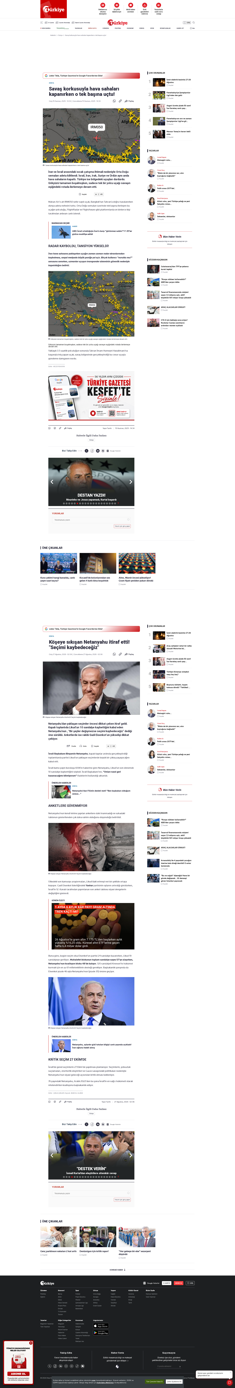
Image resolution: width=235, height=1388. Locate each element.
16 (104, 503)
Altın (60, 1297)
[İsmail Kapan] (152, 160)
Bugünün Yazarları (46, 1324)
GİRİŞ (188, 22)
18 (109, 503)
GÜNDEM (106, 28)
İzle (193, 28)
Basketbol (79, 1309)
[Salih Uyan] (152, 216)
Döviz (60, 1300)
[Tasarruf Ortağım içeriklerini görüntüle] (62, 28)
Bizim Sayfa (150, 1290)
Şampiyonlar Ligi (82, 1303)
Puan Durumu (80, 1297)
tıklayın (169, 244)
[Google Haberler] (113, 451)
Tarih (130, 1303)
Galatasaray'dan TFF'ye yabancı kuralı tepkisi (175, 267)
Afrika (95, 1303)
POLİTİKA (118, 28)
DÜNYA (141, 28)
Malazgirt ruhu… (164, 160)
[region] (118, 1382)
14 (99, 503)
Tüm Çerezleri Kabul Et (154, 1381)
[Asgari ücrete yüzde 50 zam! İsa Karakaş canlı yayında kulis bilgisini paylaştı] (160, 108)
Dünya (51, 83)
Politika (43, 1294)
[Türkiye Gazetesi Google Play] (101, 1333)
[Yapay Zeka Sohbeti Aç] (230, 1383)
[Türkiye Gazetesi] (117, 25)
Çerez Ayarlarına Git (174, 1381)
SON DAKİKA (46, 28)
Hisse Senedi (62, 1303)
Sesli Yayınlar (150, 1297)
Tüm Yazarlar (45, 1327)
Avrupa (95, 1297)
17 (107, 503)
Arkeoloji (131, 1297)
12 (93, 503)
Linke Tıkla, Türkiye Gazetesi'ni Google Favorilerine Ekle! (76, 75)
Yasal (77, 1338)
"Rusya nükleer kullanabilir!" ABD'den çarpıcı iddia (173, 280)
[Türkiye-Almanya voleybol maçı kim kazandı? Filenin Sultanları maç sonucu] (160, 674)
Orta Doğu (97, 1294)
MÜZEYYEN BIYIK (59, 366)
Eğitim (42, 1297)
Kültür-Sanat (133, 1290)
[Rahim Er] (152, 188)
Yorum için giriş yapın (122, 526)
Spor (77, 1290)
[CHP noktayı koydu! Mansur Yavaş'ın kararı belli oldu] (160, 134)
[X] (86, 451)
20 (115, 503)
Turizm (60, 1314)
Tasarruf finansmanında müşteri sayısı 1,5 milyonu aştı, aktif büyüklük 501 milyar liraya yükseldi (176, 295)
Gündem (43, 1290)
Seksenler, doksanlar (166, 216)
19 (112, 503)
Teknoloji (61, 1327)
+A (101, 194)
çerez (93, 1380)
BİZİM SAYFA (92, 28)
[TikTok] (77, 1366)
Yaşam (113, 1290)
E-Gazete (51, 22)
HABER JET (180, 28)
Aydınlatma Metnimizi (105, 1383)
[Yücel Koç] (152, 173)
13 (96, 503)
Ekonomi (61, 1290)
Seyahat (114, 1303)
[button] (130, 481)
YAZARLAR (78, 28)
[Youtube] (66, 1366)
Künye (78, 1330)
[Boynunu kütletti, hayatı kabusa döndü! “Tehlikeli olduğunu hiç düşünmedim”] (160, 687)
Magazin (61, 1324)
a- (96, 194)
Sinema (131, 1294)
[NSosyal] (103, 450)
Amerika (96, 1300)
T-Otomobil (62, 1311)
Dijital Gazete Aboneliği (82, 22)
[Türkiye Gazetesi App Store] (101, 1326)
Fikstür (78, 1300)
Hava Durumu (115, 1297)
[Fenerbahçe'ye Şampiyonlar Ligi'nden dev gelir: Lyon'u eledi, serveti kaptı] (160, 95)
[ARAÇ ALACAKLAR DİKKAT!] (153, 313)
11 (91, 503)
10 (88, 503)
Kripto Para (62, 1306)
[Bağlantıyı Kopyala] (120, 101)
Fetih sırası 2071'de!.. (166, 188)
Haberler (61, 1332)
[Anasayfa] (47, 1283)
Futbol (78, 1294)
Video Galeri (62, 1338)
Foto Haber (62, 1335)
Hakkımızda (80, 1324)
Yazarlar (43, 1320)
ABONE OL (178, 1283)
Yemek (113, 1300)
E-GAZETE (166, 1283)
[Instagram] (71, 1366)
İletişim (78, 1327)
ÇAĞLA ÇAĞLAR (58, 1093)
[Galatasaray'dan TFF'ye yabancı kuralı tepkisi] (153, 273)
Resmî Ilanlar (63, 1330)
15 (101, 503)
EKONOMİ (130, 28)
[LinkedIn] (98, 451)
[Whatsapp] (114, 101)
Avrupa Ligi (80, 1306)
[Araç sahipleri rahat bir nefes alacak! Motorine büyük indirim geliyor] (160, 648)
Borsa (60, 1294)
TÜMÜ (118, 503)
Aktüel (113, 1306)
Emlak (60, 1309)
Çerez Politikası (189, 1378)
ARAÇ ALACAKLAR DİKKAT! (173, 307)
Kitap (130, 1300)
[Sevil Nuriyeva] (152, 201)
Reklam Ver (80, 1341)
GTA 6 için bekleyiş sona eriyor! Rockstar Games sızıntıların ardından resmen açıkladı (174, 323)
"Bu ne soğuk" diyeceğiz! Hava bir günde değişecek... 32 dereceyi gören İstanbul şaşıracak (175, 878)
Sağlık (113, 1294)
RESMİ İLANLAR (165, 28)
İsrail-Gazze (97, 1306)
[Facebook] (55, 428)
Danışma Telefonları (83, 1335)
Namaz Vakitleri (151, 1294)
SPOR (152, 28)
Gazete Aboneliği (64, 22)
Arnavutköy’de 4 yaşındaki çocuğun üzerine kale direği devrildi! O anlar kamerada (176, 863)
